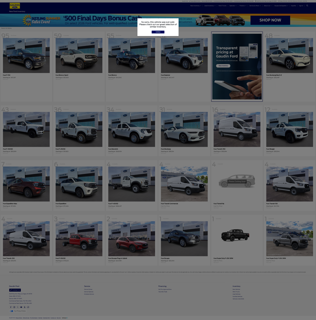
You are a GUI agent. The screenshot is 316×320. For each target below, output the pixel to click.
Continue (158, 32)
